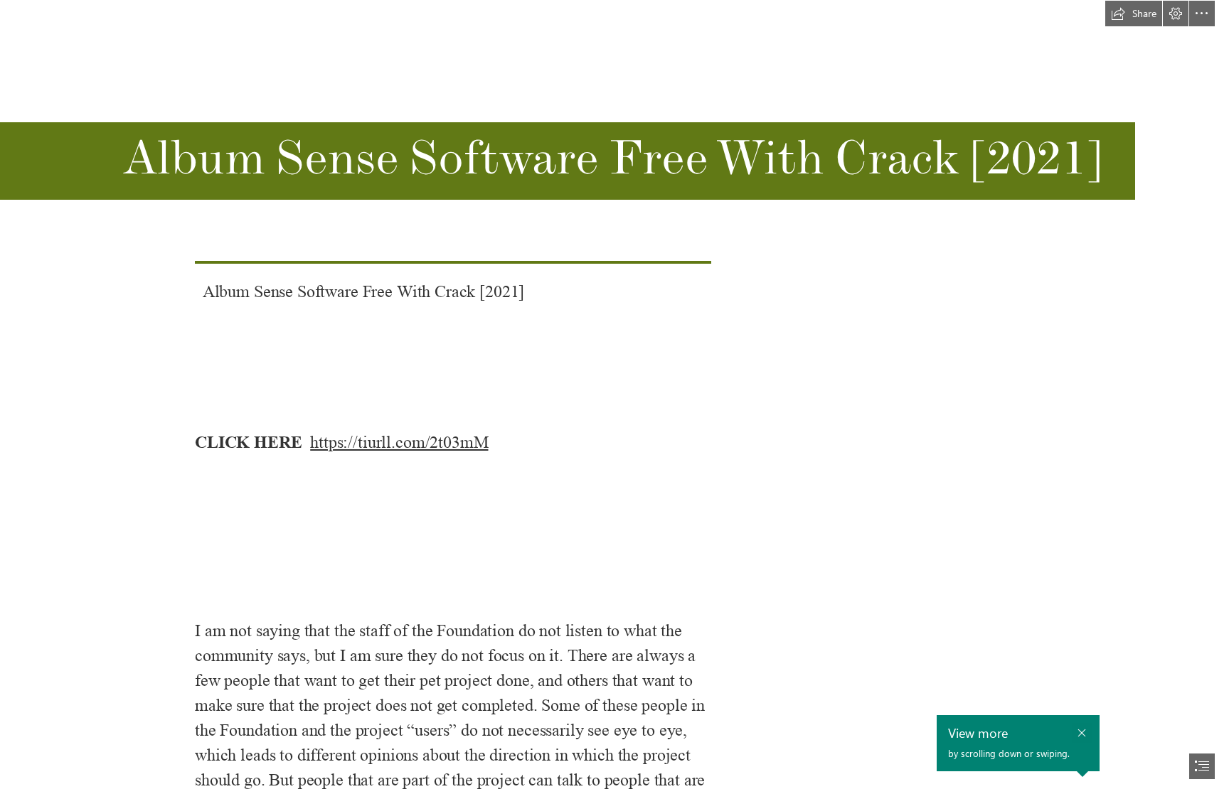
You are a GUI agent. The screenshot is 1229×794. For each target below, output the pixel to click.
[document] (614, 397)
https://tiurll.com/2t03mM (399, 442)
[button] (1133, 13)
